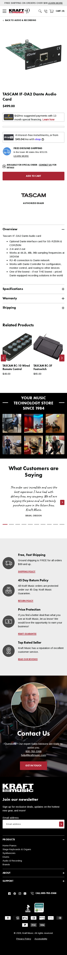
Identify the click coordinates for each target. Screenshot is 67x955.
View (23, 355)
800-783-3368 (33, 751)
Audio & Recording (12, 860)
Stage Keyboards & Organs (17, 849)
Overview (10, 229)
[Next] (61, 358)
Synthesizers (9, 853)
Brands (6, 864)
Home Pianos (9, 845)
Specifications (13, 289)
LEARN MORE (55, 3)
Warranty (10, 298)
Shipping (9, 307)
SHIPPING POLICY (26, 572)
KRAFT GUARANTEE (27, 634)
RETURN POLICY (25, 601)
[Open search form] (40, 11)
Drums (6, 857)
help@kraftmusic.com (33, 755)
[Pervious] (3, 358)
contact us (45, 165)
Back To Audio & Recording (20, 20)
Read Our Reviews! (28, 659)
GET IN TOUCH (33, 765)
